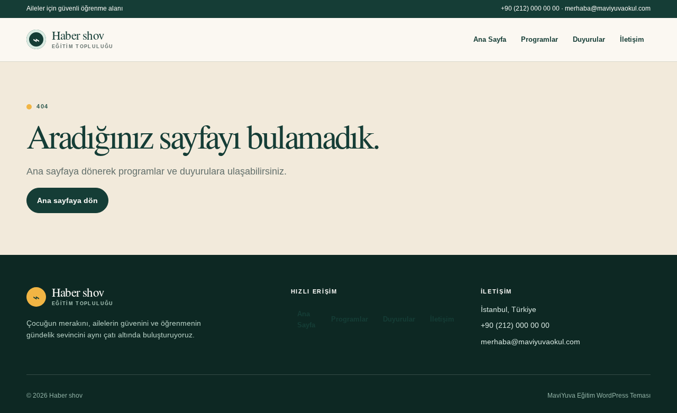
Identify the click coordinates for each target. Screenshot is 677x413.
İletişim (632, 39)
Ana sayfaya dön (67, 200)
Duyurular (589, 39)
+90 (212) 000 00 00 (530, 8)
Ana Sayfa (489, 39)
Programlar (539, 39)
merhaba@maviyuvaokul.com (608, 8)
